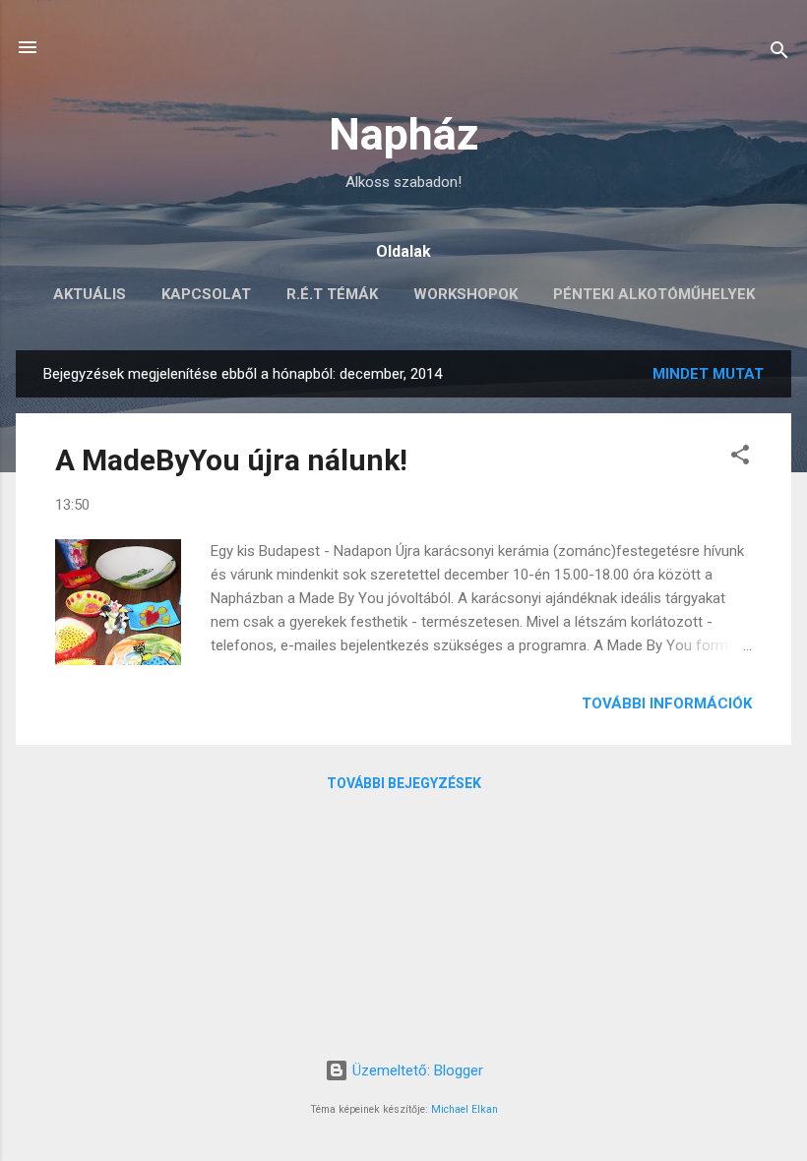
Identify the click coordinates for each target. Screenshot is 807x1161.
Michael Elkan (464, 1109)
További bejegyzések (404, 783)
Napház (404, 134)
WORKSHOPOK (465, 294)
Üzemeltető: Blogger (415, 1070)
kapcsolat (206, 294)
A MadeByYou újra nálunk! (231, 460)
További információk (667, 703)
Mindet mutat (708, 374)
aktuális (89, 294)
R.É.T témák (332, 294)
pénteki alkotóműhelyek (654, 294)
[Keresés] (779, 54)
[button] (740, 458)
